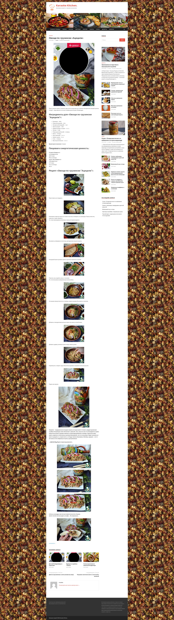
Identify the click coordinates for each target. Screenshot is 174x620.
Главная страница (55, 29)
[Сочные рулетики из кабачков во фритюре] (91, 562)
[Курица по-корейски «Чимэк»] (74, 562)
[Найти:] (113, 39)
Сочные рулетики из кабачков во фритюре (89, 564)
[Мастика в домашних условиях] (106, 110)
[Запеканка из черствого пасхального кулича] (113, 61)
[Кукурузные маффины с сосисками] (106, 192)
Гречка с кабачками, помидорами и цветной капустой (117, 158)
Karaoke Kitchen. (66, 5)
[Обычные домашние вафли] (106, 103)
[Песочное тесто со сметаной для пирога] (106, 118)
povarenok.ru (52, 543)
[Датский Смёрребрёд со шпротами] (56, 562)
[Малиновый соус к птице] (106, 169)
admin (57, 40)
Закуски (85, 29)
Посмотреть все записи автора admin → (69, 585)
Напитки (111, 29)
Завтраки (78, 29)
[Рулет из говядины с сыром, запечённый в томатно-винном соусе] (106, 184)
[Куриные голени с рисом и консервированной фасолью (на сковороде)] (106, 176)
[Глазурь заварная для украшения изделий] (106, 95)
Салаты (92, 29)
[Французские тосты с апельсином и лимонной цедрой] (106, 87)
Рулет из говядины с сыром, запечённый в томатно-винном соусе (117, 181)
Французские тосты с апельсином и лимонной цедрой (118, 84)
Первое (65, 29)
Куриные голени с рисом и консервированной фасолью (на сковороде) (118, 173)
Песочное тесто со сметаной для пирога (117, 114)
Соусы (98, 29)
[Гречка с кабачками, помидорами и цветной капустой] (106, 161)
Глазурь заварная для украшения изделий (117, 91)
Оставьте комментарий (64, 40)
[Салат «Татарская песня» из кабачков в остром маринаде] (113, 135)
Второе (71, 29)
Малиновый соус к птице (118, 164)
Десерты (104, 29)
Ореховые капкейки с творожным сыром (112, 211)
